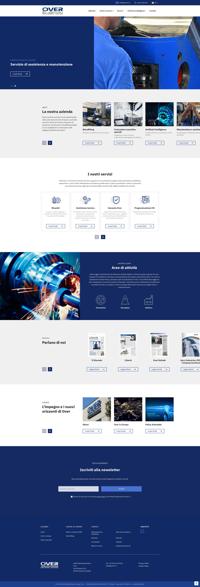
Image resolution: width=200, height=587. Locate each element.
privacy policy (100, 497)
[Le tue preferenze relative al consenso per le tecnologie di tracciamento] (196, 583)
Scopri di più (17, 74)
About (43, 532)
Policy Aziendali (46, 540)
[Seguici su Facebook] (142, 531)
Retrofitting (70, 536)
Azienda (91, 11)
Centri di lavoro (106, 11)
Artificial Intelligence (136, 11)
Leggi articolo (94, 369)
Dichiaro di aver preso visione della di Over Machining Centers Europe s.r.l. (102, 497)
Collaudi (119, 542)
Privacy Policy (143, 563)
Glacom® (142, 584)
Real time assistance (123, 532)
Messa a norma (96, 546)
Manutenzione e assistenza (97, 533)
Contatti (152, 11)
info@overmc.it (124, 3)
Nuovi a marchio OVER (74, 532)
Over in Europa (46, 536)
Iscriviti (121, 489)
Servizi (120, 11)
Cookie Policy (143, 566)
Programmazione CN (123, 546)
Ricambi (119, 538)
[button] (11, 85)
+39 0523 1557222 (116, 563)
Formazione (95, 542)
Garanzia (94, 538)
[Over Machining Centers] (52, 11)
